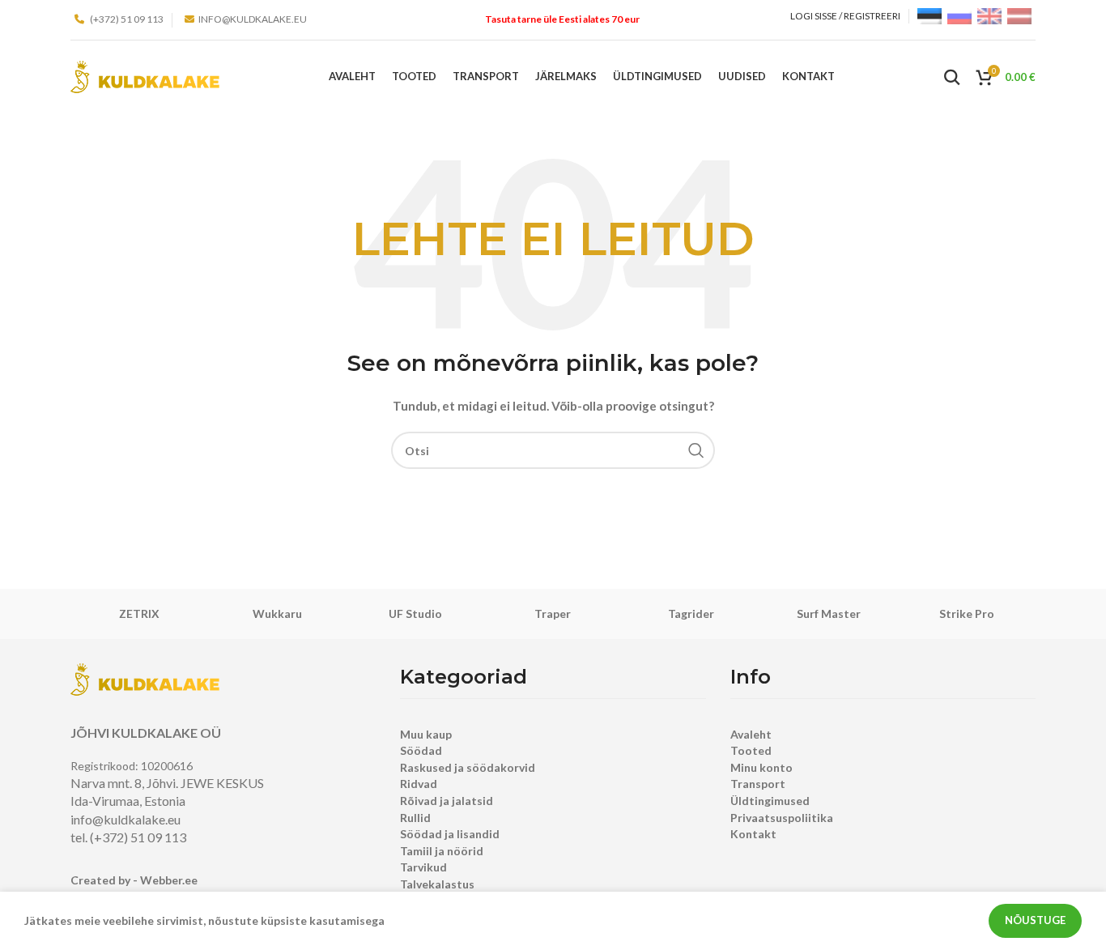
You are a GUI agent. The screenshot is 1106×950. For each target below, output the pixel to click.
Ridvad (418, 783)
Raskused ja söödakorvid (467, 767)
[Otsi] (952, 77)
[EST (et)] (929, 15)
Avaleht (751, 734)
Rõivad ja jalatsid (446, 800)
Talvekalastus (437, 884)
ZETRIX (139, 613)
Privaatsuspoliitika (781, 817)
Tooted (751, 750)
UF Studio (415, 613)
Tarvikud (423, 867)
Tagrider (691, 613)
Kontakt (753, 834)
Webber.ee (169, 880)
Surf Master (829, 613)
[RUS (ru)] (959, 15)
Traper (552, 613)
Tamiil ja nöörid (441, 851)
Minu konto (761, 767)
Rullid (415, 817)
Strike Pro (966, 613)
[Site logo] (144, 76)
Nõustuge (1035, 920)
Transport (757, 783)
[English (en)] (989, 15)
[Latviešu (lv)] (1019, 15)
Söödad (421, 750)
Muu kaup (426, 734)
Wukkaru (277, 613)
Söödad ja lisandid (450, 834)
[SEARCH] (696, 450)
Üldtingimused (770, 800)
